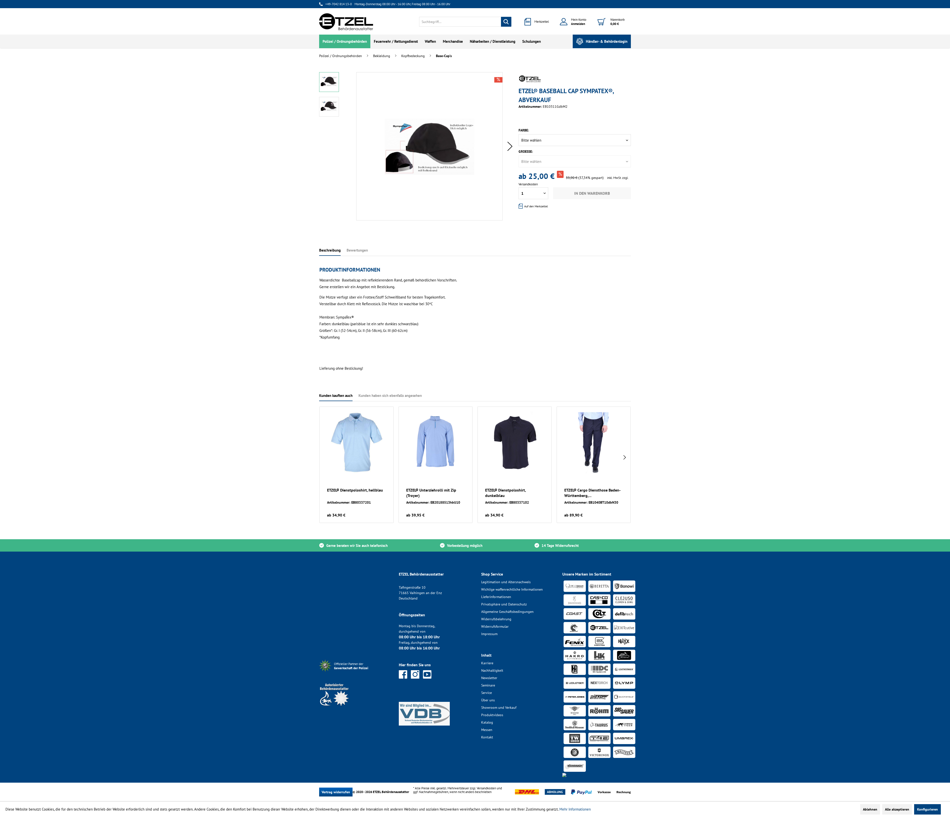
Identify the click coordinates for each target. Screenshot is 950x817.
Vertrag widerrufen (336, 792)
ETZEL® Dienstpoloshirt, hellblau (355, 490)
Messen (486, 730)
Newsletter (489, 678)
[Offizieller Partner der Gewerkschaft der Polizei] (355, 672)
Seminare (488, 685)
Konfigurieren (927, 809)
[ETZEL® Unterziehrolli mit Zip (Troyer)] (436, 442)
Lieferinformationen (496, 597)
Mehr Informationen (575, 809)
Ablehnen (870, 809)
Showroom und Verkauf (498, 707)
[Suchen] (506, 22)
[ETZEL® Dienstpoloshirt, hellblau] (356, 442)
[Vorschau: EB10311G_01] (329, 82)
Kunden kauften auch (336, 395)
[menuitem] (465, 22)
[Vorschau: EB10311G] (329, 107)
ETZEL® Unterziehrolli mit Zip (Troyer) (431, 493)
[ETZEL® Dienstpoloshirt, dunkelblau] (514, 442)
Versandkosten (486, 788)
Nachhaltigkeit (492, 670)
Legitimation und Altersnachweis (506, 582)
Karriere (487, 663)
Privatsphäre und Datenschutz (504, 604)
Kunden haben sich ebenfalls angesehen (390, 395)
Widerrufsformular (495, 626)
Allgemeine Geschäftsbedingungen (507, 611)
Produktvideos (492, 715)
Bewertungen (357, 250)
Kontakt (487, 737)
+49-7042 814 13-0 (338, 4)
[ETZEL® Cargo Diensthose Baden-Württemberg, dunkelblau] (594, 442)
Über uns (488, 700)
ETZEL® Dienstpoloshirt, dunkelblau (505, 493)
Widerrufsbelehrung (496, 619)
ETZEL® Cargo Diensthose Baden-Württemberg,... (592, 493)
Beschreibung (330, 250)
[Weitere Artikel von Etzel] (530, 79)
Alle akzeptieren (897, 809)
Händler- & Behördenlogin (606, 41)
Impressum (489, 634)
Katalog (487, 722)
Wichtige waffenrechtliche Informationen (512, 589)
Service (486, 692)
